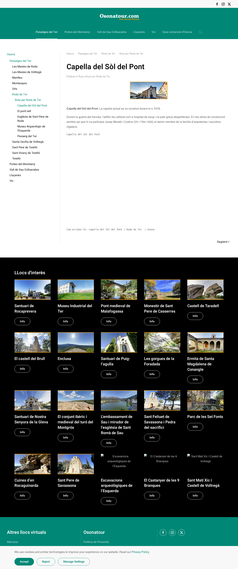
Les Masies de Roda (24, 66)
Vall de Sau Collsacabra (111, 32)
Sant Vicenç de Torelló (26, 153)
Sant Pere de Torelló (24, 147)
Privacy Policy (140, 552)
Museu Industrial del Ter (75, 308)
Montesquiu (19, 83)
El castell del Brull (29, 359)
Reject (46, 562)
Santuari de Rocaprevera (25, 308)
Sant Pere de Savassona (68, 483)
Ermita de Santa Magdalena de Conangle (200, 364)
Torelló (16, 158)
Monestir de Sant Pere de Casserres (159, 308)
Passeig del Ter (27, 136)
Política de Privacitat (96, 542)
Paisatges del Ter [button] (46, 32)
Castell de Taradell (203, 306)
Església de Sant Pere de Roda (32, 119)
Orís (14, 89)
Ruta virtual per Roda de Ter (94, 76)
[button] (200, 32)
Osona (11, 54)
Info (22, 321)
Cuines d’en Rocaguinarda (26, 483)
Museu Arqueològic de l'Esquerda (31, 128)
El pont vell (24, 111)
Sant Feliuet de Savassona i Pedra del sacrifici (159, 422)
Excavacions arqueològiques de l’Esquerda (116, 486)
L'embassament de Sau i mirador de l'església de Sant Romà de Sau (116, 425)
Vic (154, 32)
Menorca (12, 542)
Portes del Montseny (77, 32)
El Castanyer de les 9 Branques (161, 483)
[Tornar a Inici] (119, 16)
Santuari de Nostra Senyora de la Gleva (31, 419)
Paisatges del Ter (20, 61)
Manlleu (17, 78)
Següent (222, 242)
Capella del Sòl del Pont (32, 105)
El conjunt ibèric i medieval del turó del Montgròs (75, 422)
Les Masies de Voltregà (26, 72)
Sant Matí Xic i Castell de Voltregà (203, 483)
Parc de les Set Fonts (205, 417)
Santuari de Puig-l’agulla (115, 361)
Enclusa (64, 359)
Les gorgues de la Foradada (159, 361)
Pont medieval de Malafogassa (115, 308)
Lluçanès (139, 32)
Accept (24, 562)
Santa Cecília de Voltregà (28, 142)
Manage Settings (74, 562)
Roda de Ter (19, 94)
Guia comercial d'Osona (177, 32)
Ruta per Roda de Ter (28, 100)
